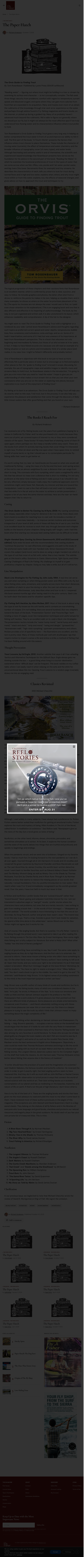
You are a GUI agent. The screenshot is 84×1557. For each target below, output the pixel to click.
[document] (42, 778)
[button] (74, 746)
